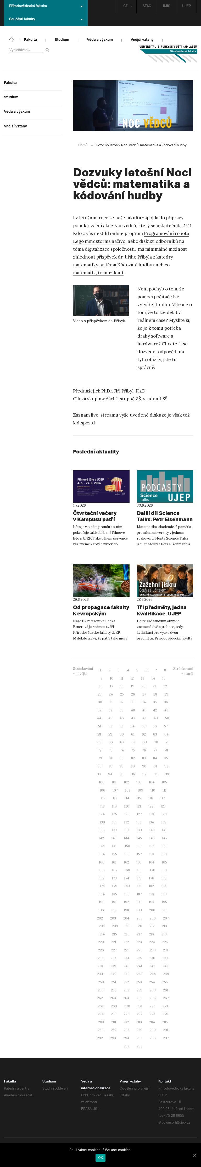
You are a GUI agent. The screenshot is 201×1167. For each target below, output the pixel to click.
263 (113, 998)
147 (164, 838)
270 (127, 1006)
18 (122, 686)
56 (155, 726)
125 (114, 814)
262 (100, 998)
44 (99, 718)
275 (113, 1014)
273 (165, 1006)
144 (126, 838)
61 (133, 734)
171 (165, 870)
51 (99, 726)
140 (152, 830)
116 (150, 798)
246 (127, 974)
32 (122, 702)
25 (122, 694)
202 (100, 918)
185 (114, 894)
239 (113, 966)
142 (101, 838)
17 (111, 686)
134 (151, 822)
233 (113, 958)
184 (102, 894)
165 (164, 862)
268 (101, 1006)
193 (139, 902)
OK (100, 1157)
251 (113, 982)
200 (152, 910)
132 (126, 822)
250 (101, 982)
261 (165, 990)
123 (163, 806)
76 (144, 750)
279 (165, 1014)
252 (126, 982)
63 (155, 734)
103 (139, 782)
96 (133, 774)
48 (144, 718)
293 (113, 1038)
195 (164, 902)
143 (113, 838)
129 (164, 814)
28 (155, 694)
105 (164, 782)
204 (126, 918)
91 (155, 766)
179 (114, 886)
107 (115, 790)
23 (100, 694)
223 (139, 942)
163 (139, 862)
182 (151, 886)
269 (114, 1006)
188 (151, 894)
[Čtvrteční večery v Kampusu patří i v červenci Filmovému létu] (101, 486)
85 (166, 758)
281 (113, 1022)
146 (152, 838)
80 (111, 758)
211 (140, 926)
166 (102, 870)
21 (154, 686)
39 (122, 710)
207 (166, 918)
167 (114, 870)
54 (133, 726)
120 (126, 806)
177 (163, 878)
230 (153, 950)
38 (110, 710)
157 (139, 854)
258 (126, 990)
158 (151, 854)
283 (139, 1022)
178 (102, 886)
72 (100, 750)
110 (152, 790)
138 (126, 830)
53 (121, 726)
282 (126, 1022)
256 (101, 990)
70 (156, 742)
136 (102, 830)
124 (102, 814)
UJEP (186, 6)
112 (103, 798)
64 (166, 734)
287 (113, 1030)
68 (133, 742)
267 (166, 998)
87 (111, 766)
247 (140, 974)
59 (110, 734)
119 (114, 806)
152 (151, 846)
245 (113, 974)
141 (164, 830)
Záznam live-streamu (95, 415)
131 (114, 822)
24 (111, 694)
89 (133, 766)
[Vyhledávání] (48, 50)
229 (140, 950)
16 (101, 686)
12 (132, 678)
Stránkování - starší (183, 671)
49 (156, 718)
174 (126, 878)
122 (150, 806)
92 (166, 766)
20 (144, 686)
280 (101, 1022)
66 (111, 742)
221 (113, 942)
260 (153, 990)
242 (152, 966)
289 (139, 1030)
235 (139, 958)
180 (127, 886)
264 (126, 998)
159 (164, 854)
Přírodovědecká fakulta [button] (28, 6)
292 (100, 1038)
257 (113, 990)
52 (110, 726)
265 (139, 998)
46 (122, 718)
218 (151, 934)
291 (165, 1030)
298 (126, 1046)
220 (101, 942)
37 (99, 710)
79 (100, 758)
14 (153, 678)
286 (101, 1030)
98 (156, 774)
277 (139, 1014)
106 (102, 790)
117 (162, 798)
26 (133, 694)
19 (132, 686)
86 (100, 766)
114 (127, 798)
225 (165, 942)
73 (111, 750)
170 (152, 870)
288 (126, 1030)
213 (164, 926)
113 (115, 798)
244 (100, 974)
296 (153, 1038)
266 (153, 998)
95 (122, 774)
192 (126, 902)
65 (99, 742)
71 (167, 742)
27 (144, 694)
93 (99, 774)
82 (133, 758)
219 (164, 934)
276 (127, 1014)
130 (102, 822)
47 (133, 718)
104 (151, 782)
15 (163, 678)
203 (113, 918)
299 (140, 1046)
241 (139, 966)
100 (101, 782)
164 (151, 862)
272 (152, 1006)
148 (102, 846)
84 (155, 758)
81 (122, 758)
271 (139, 1006)
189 (164, 894)
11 (122, 678)
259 (139, 990)
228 (127, 950)
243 (165, 966)
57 (166, 726)
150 (127, 846)
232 (100, 958)
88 (122, 766)
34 (144, 702)
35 (155, 702)
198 (126, 910)
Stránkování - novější (83, 671)
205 (139, 918)
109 (140, 790)
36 (166, 702)
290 (153, 1030)
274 (101, 1014)
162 (126, 862)
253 (139, 982)
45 (110, 718)
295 (139, 1038)
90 (144, 766)
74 (122, 750)
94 (110, 774)
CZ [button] (125, 6)
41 (144, 710)
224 (152, 942)
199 (139, 910)
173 (114, 878)
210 (128, 926)
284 (152, 1022)
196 (101, 910)
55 (144, 726)
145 (139, 838)
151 (139, 846)
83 (144, 758)
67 (122, 742)
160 (101, 862)
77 (155, 750)
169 (140, 870)
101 (114, 782)
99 (167, 774)
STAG (147, 6)
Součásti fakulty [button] (22, 19)
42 (155, 710)
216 (127, 934)
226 (101, 950)
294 (126, 1038)
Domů (82, 145)
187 (139, 894)
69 (145, 742)
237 (165, 958)
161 (114, 862)
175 (139, 878)
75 (133, 750)
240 (127, 966)
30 (100, 702)
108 (127, 790)
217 (139, 934)
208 (102, 926)
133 (138, 822)
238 (100, 966)
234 (126, 958)
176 (151, 878)
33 (133, 702)
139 (139, 830)
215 (114, 934)
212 (152, 926)
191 (114, 902)
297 (166, 1038)
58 (99, 734)
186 (127, 894)
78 (166, 750)
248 (153, 974)
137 (114, 830)
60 (122, 734)
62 (144, 734)
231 (165, 950)
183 (163, 886)
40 (133, 710)
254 (152, 982)
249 (166, 974)
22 (165, 686)
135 (163, 822)
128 (151, 814)
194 (151, 902)
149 (115, 846)
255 (165, 982)
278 (152, 1014)
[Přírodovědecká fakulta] (11, 39)
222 (126, 942)
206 (153, 918)
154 (102, 854)
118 (102, 806)
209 (115, 926)
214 (102, 934)
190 (101, 902)
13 (142, 678)
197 (113, 910)
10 (111, 678)
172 (101, 878)
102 (126, 782)
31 (111, 702)
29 (166, 694)
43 (166, 710)
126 (127, 814)
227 (114, 950)
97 (144, 774)
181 (139, 886)
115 (139, 798)
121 (139, 806)
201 (165, 910)
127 (139, 814)
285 (165, 1022)
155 (114, 854)
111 (164, 790)
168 (127, 870)
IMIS (166, 6)
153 (163, 846)
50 (167, 718)
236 (152, 958)
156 (127, 854)
